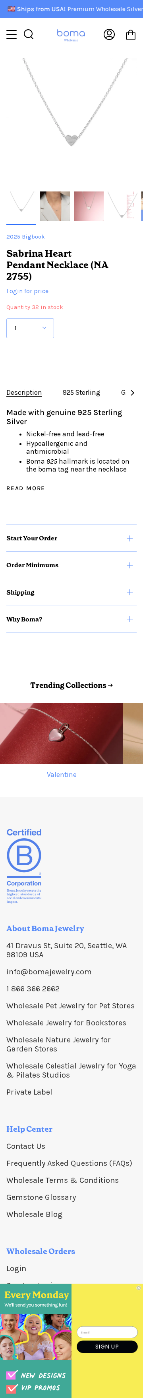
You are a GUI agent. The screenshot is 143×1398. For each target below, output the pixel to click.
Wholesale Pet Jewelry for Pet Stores (70, 1005)
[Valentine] (61, 733)
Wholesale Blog (34, 1214)
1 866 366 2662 (33, 988)
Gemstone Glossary (41, 1197)
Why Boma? (24, 619)
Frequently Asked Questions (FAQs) (69, 1163)
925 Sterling (81, 392)
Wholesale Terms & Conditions (62, 1180)
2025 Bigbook (25, 236)
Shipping (20, 592)
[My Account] (109, 34)
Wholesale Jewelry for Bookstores (66, 1022)
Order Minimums (32, 565)
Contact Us (25, 1146)
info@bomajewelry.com (49, 971)
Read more (25, 488)
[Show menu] (12, 34)
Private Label (29, 1092)
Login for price (27, 291)
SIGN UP (107, 1347)
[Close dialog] (138, 1288)
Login (16, 1268)
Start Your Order (31, 538)
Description (24, 392)
